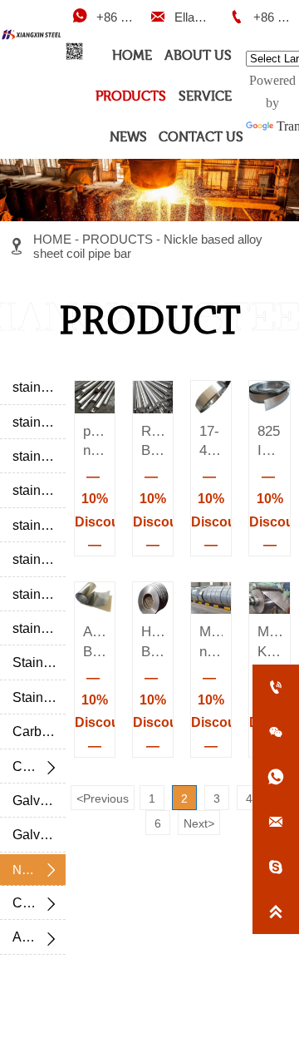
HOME (52, 239)
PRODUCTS (117, 239)
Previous (102, 798)
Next (199, 823)
